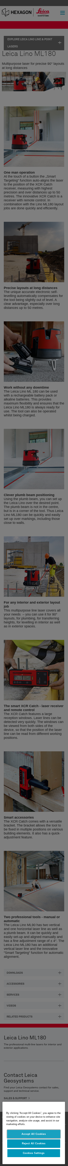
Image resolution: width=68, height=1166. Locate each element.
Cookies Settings (34, 1153)
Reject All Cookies (34, 1143)
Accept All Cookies (34, 1134)
